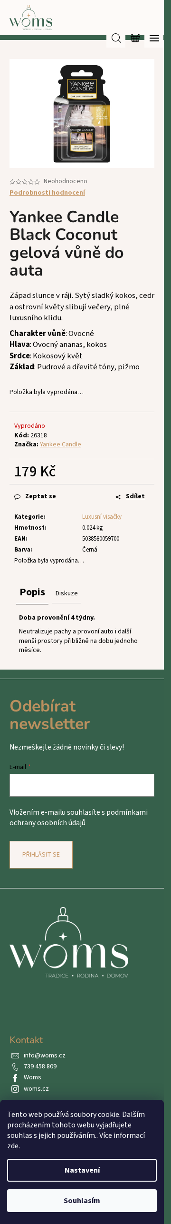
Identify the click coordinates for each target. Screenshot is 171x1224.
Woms (32, 1077)
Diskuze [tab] (67, 593)
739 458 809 (40, 1066)
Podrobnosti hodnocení (47, 192)
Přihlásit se (41, 854)
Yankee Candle (60, 444)
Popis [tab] (32, 592)
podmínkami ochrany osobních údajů (79, 817)
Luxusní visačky (102, 517)
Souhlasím (82, 1200)
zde (13, 1146)
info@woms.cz (45, 1055)
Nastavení (82, 1170)
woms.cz (36, 1089)
